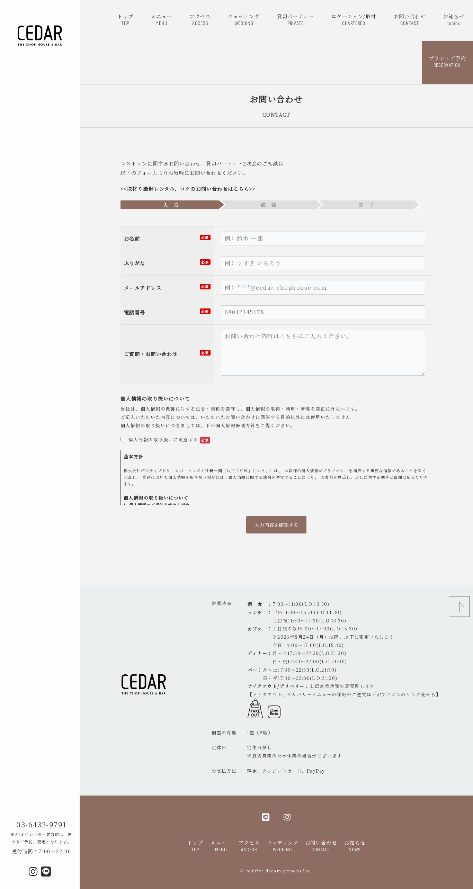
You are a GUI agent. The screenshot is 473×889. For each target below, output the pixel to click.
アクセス (200, 19)
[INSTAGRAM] (287, 817)
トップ (125, 19)
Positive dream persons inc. (279, 870)
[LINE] (265, 817)
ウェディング (244, 19)
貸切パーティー (295, 19)
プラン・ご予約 (447, 61)
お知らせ (453, 19)
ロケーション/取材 (353, 19)
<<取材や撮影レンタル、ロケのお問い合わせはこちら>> (188, 188)
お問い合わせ (410, 19)
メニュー (161, 19)
